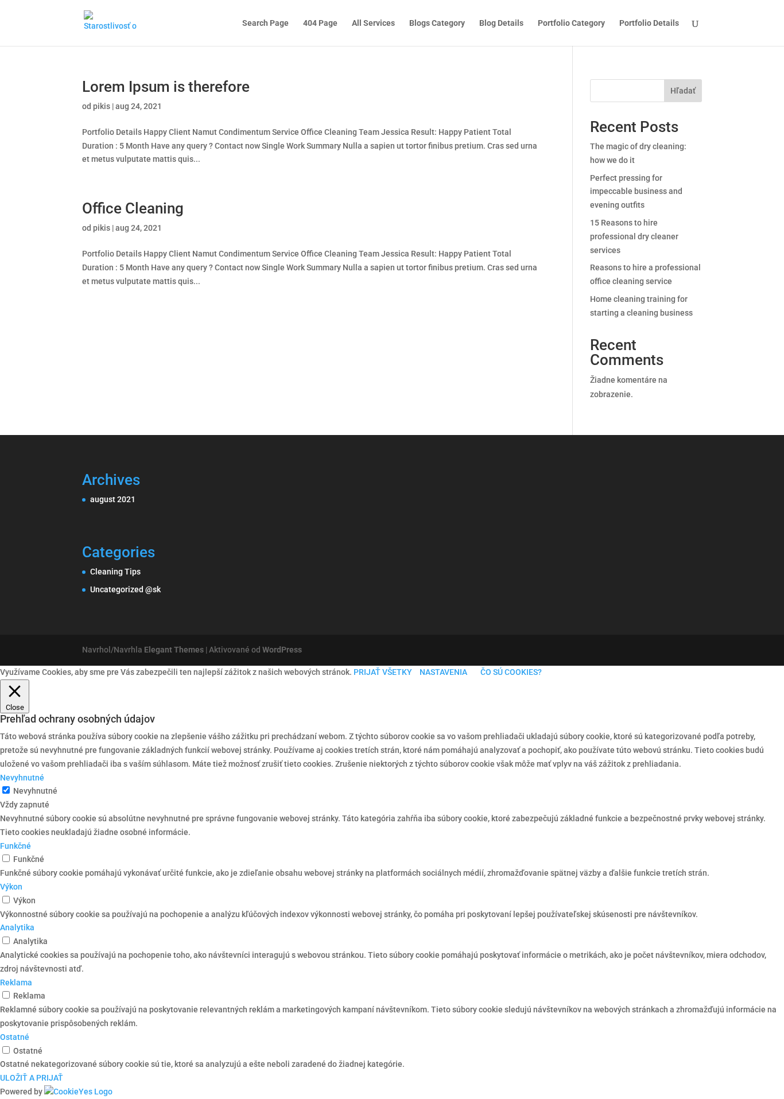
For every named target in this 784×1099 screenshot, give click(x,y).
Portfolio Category (571, 23)
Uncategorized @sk (125, 589)
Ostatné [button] (14, 1037)
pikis (101, 106)
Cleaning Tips (115, 571)
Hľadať (683, 90)
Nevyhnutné (35, 790)
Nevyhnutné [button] (22, 777)
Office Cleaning (133, 208)
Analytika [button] (17, 927)
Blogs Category (437, 23)
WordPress (282, 649)
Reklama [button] (16, 982)
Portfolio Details (649, 23)
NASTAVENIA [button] (443, 672)
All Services (373, 23)
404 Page (320, 23)
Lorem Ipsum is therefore (166, 86)
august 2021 (112, 499)
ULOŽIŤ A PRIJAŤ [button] (31, 1077)
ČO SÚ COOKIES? (511, 672)
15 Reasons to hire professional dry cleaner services (634, 236)
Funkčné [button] (15, 846)
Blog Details (501, 23)
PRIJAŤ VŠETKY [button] (383, 672)
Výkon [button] (11, 886)
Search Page (265, 23)
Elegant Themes (174, 649)
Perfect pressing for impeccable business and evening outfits (636, 191)
